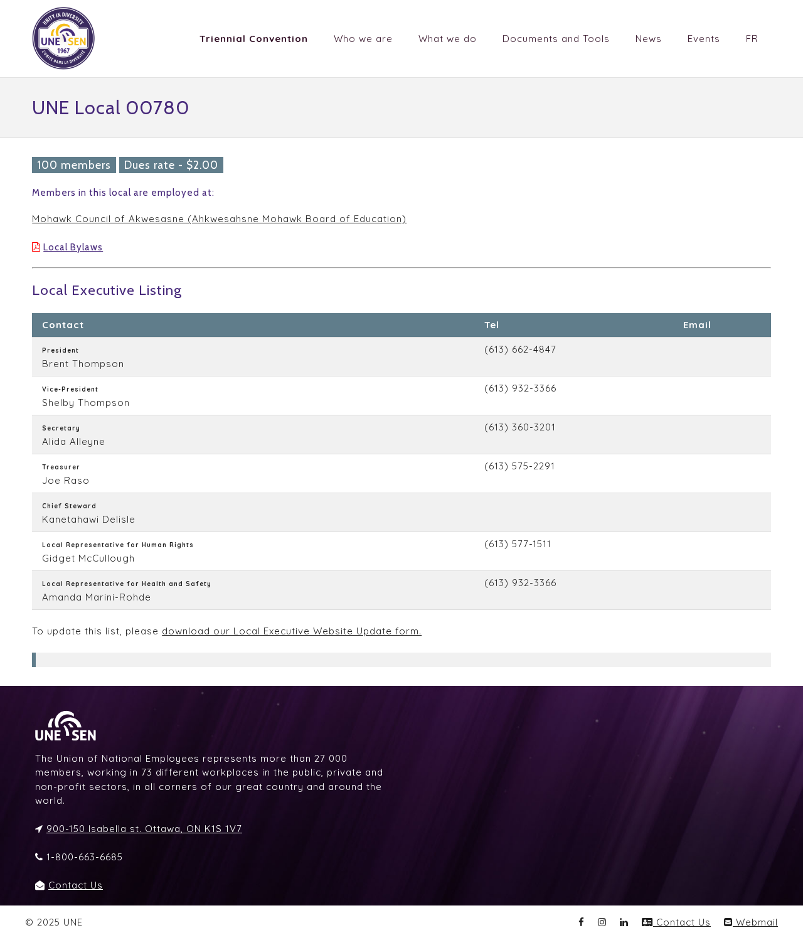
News (648, 39)
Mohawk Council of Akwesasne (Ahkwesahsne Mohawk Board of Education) (219, 219)
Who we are (363, 39)
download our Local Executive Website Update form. (292, 631)
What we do (447, 39)
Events (704, 39)
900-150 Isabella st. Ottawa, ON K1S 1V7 (144, 829)
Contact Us (75, 885)
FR (752, 39)
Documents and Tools (556, 39)
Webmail (755, 922)
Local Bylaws (73, 247)
